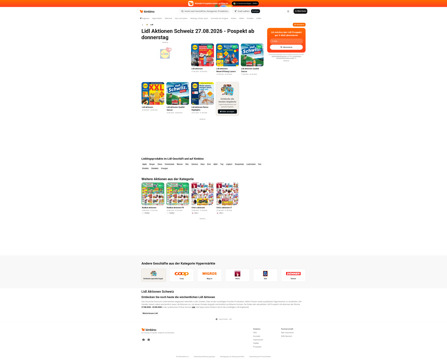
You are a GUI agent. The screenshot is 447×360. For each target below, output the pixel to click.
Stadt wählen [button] (244, 11)
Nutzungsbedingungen (279, 56)
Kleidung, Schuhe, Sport (199, 18)
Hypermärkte (157, 18)
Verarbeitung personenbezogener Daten (288, 57)
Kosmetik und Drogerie (219, 18)
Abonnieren (300, 25)
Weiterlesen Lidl (150, 313)
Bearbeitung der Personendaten (260, 357)
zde (193, 307)
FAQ (255, 332)
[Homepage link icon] (216, 319)
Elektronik (168, 18)
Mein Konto (301, 11)
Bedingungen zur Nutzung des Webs (232, 357)
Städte (258, 18)
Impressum (258, 339)
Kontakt (256, 336)
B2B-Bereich (286, 336)
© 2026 (182, 357)
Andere (233, 18)
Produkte (250, 18)
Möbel (241, 18)
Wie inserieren (287, 332)
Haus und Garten (181, 18)
